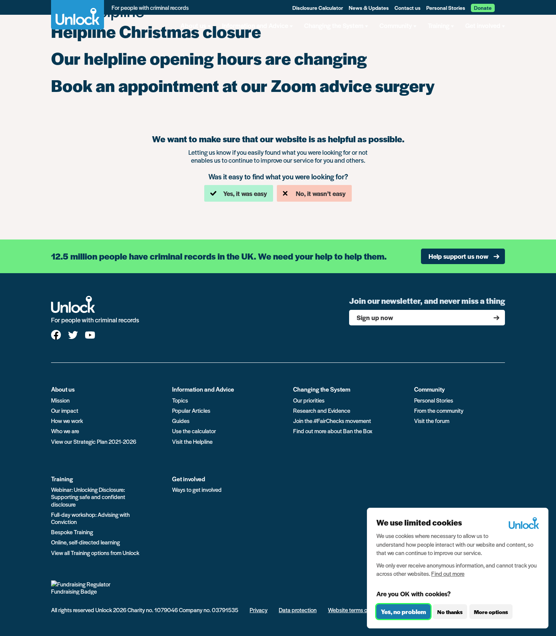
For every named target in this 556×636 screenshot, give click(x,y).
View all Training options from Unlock (95, 553)
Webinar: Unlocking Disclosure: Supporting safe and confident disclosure (88, 496)
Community (429, 389)
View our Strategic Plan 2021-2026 (93, 441)
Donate (483, 7)
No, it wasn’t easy (321, 193)
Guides (180, 421)
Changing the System (321, 389)
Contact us (407, 7)
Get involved (188, 478)
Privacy (258, 610)
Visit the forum (431, 421)
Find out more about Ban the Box (332, 431)
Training (62, 478)
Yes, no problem (403, 611)
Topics (180, 400)
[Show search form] (502, 7)
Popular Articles (191, 410)
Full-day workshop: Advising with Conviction (90, 518)
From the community (438, 410)
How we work (67, 421)
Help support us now (458, 256)
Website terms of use (353, 610)
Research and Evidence (321, 410)
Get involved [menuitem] (482, 25)
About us (63, 389)
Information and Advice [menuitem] (255, 25)
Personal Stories (445, 7)
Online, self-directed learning (85, 542)
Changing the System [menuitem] (333, 25)
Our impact (64, 410)
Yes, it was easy (245, 193)
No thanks (450, 612)
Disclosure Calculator (317, 7)
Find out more (447, 573)
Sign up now (375, 317)
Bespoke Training (72, 532)
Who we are (65, 431)
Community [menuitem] (395, 25)
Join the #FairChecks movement (332, 421)
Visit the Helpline (192, 441)
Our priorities (309, 400)
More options (491, 612)
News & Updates (369, 7)
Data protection (298, 610)
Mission (60, 400)
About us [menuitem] (193, 25)
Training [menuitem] (438, 25)
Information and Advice (203, 389)
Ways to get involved (197, 489)
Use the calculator (194, 431)
